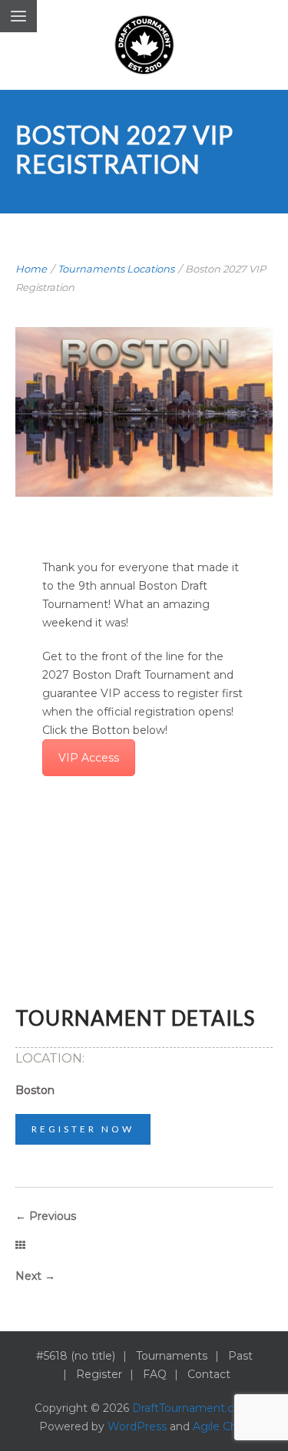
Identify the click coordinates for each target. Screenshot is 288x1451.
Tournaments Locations (116, 269)
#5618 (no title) (75, 1356)
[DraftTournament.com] (144, 45)
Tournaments (171, 1356)
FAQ (155, 1374)
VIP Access (88, 758)
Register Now (82, 1129)
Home (31, 269)
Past (240, 1356)
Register (99, 1374)
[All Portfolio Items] (20, 1246)
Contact (208, 1374)
